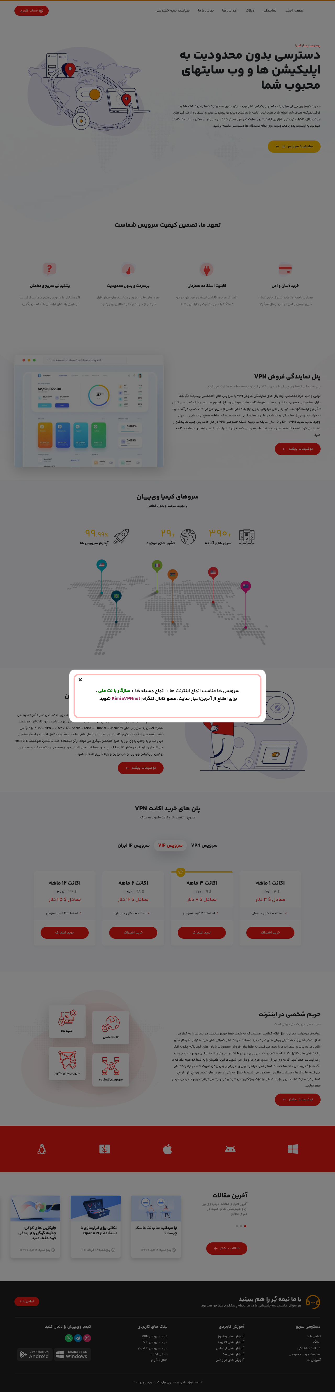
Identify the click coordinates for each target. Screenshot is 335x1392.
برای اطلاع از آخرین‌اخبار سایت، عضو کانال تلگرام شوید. (167, 699)
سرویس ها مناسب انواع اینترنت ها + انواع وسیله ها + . (167, 691)
